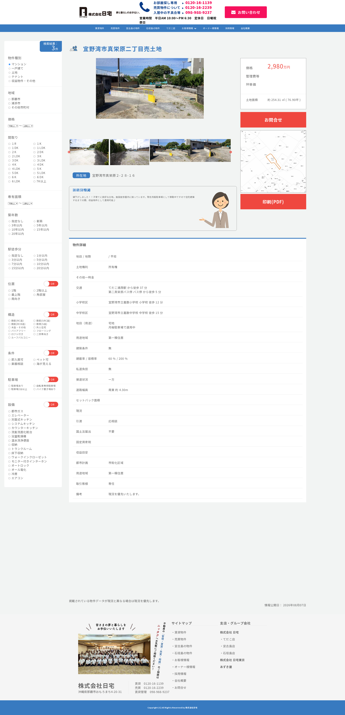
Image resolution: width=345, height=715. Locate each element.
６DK (40, 177)
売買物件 (115, 28)
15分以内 (17, 268)
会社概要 (245, 28)
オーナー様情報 (211, 28)
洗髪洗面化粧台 (21, 432)
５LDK (40, 173)
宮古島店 (229, 646)
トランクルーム (21, 448)
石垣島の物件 (153, 28)
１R (13, 143)
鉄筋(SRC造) (43, 320)
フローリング (43, 330)
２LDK (15, 156)
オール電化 (18, 469)
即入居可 (17, 359)
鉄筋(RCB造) (18, 324)
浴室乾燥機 (18, 436)
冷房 (14, 473)
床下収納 (17, 453)
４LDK (15, 168)
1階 (13, 290)
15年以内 (42, 229)
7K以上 (41, 181)
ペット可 (42, 359)
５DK (14, 173)
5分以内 (41, 259)
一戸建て (17, 68)
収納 (14, 444)
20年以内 (17, 233)
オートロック (20, 465)
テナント (17, 76)
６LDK (15, 181)
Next (230, 152)
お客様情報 (187, 28)
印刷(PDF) (273, 202)
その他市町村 (20, 107)
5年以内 (41, 225)
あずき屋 (226, 667)
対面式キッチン (21, 419)
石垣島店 (229, 653)
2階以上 (41, 290)
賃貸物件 (99, 28)
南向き (15, 298)
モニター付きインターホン (29, 461)
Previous (69, 152)
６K (13, 177)
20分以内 (42, 268)
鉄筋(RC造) (17, 320)
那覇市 (15, 99)
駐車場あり (17, 385)
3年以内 (16, 225)
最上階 (15, 294)
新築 (39, 221)
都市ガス (17, 411)
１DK (14, 148)
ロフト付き (17, 334)
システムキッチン (23, 423)
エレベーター (20, 415)
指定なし (17, 221)
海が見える (43, 363)
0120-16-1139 (154, 683)
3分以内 (16, 259)
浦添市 (15, 103)
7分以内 (16, 263)
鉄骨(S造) (41, 324)
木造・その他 (18, 327)
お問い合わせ (249, 12)
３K (39, 156)
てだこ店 (170, 28)
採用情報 (229, 28)
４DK (40, 164)
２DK (40, 152)
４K (13, 164)
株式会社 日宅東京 (232, 660)
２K (13, 152)
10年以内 (17, 229)
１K (39, 143)
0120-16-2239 (198, 7)
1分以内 (41, 255)
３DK (14, 160)
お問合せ (273, 120)
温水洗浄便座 (20, 440)
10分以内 (42, 263)
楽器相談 (17, 363)
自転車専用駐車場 (46, 385)
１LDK (40, 148)
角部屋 (40, 294)
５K (39, 168)
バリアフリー (18, 330)
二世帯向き (42, 334)
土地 (14, 72)
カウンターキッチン (24, 427)
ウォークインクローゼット (29, 457)
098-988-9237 (198, 12)
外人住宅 (41, 327)
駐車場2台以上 (19, 389)
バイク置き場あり (46, 389)
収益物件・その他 (23, 81)
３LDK (40, 160)
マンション (18, 64)
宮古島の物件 (133, 28)
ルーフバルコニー (20, 337)
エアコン (17, 478)
